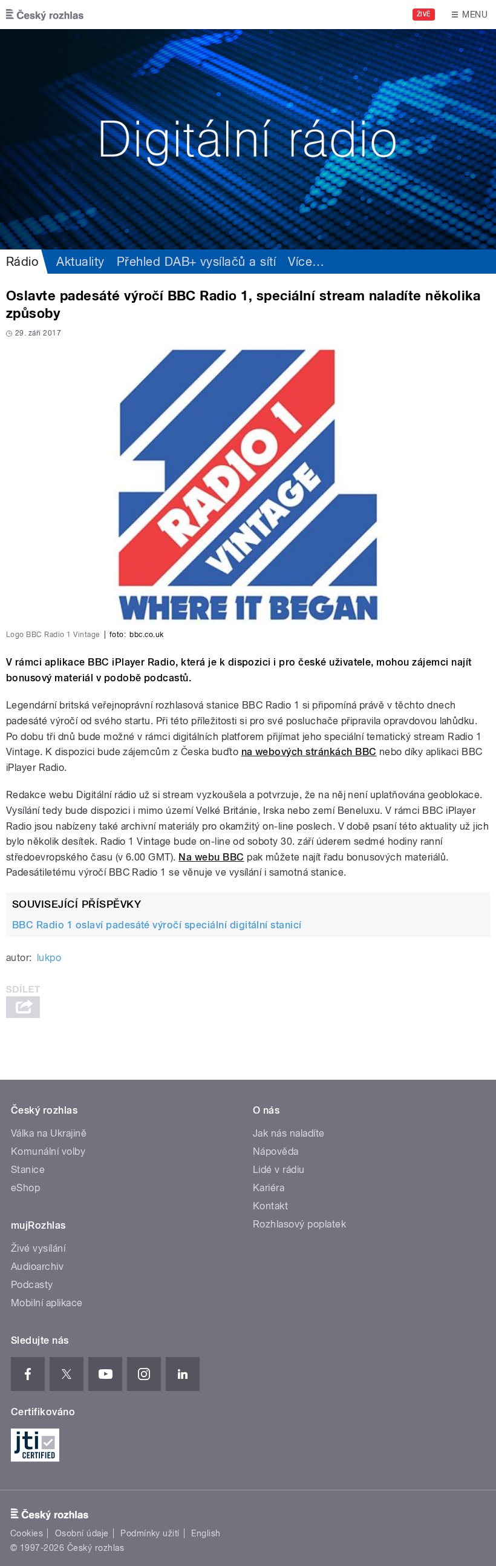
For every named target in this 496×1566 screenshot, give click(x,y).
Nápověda (276, 1151)
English (205, 1533)
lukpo (49, 957)
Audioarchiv (37, 1266)
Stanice (28, 1169)
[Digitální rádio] (248, 139)
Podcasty (32, 1284)
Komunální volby (48, 1151)
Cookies (26, 1533)
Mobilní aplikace (47, 1303)
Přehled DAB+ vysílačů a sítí (196, 261)
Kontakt (270, 1206)
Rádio (22, 261)
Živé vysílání (38, 1248)
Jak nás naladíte (289, 1133)
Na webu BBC (211, 857)
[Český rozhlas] (44, 14)
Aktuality (80, 261)
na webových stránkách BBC (309, 752)
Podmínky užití (150, 1533)
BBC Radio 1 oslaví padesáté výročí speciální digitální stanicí (157, 925)
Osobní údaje (82, 1533)
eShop (25, 1188)
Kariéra (268, 1188)
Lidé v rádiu (279, 1169)
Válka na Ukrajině (48, 1133)
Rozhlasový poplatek (299, 1224)
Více (306, 261)
